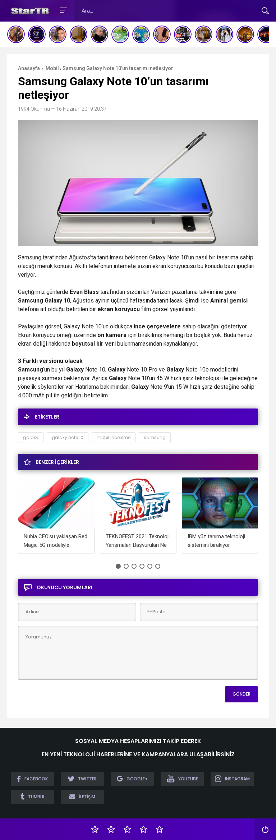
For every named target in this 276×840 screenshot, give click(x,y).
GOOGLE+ (137, 779)
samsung (155, 437)
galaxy (30, 437)
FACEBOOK (36, 779)
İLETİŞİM (87, 797)
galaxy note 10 (67, 437)
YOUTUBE (188, 779)
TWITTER (87, 779)
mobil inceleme (113, 437)
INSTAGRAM (237, 779)
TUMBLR (36, 797)
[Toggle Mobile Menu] (62, 9)
